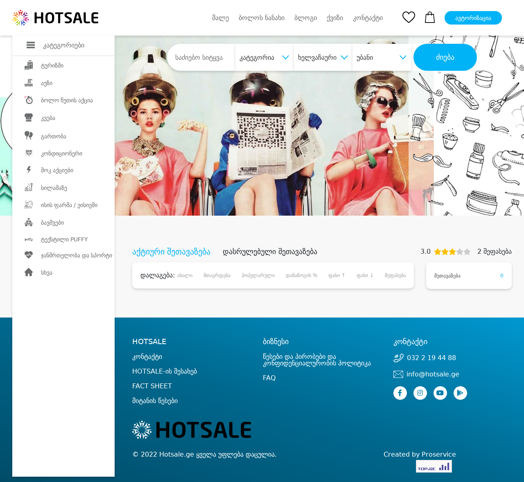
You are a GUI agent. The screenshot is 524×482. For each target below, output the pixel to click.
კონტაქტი (368, 18)
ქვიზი (335, 18)
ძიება (445, 57)
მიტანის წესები (155, 401)
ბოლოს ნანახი (262, 18)
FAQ (269, 378)
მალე (220, 18)
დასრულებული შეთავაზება (270, 251)
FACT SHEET (152, 386)
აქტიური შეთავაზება (171, 252)
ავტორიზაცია (473, 18)
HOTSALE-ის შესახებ (164, 371)
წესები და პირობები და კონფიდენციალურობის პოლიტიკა (317, 360)
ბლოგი (305, 18)
